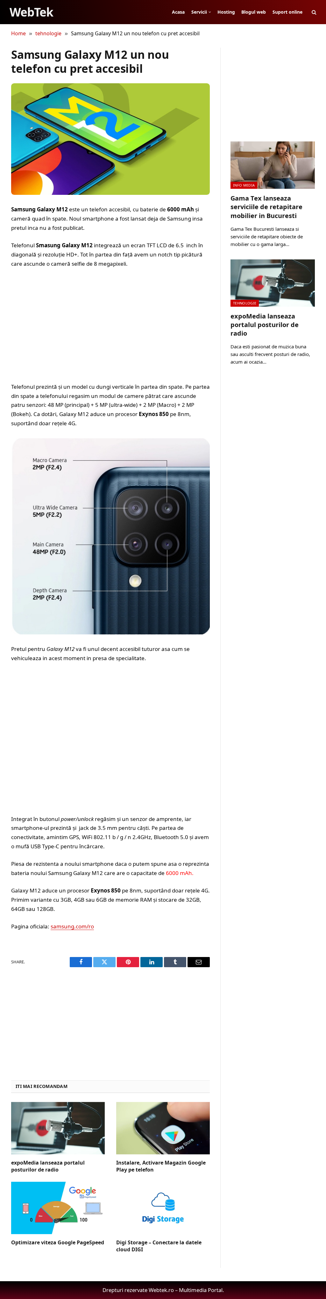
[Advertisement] (110, 325)
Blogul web (253, 12)
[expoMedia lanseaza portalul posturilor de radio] (58, 1128)
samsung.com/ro (72, 926)
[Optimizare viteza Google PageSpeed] (58, 1208)
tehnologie (244, 303)
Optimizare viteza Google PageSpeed (57, 1242)
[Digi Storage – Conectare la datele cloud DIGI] (163, 1208)
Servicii (199, 12)
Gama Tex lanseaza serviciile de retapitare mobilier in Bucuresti (266, 207)
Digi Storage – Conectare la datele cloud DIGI (159, 1246)
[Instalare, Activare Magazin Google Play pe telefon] (163, 1128)
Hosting (226, 12)
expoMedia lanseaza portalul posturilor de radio (48, 1166)
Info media (244, 185)
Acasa (178, 12)
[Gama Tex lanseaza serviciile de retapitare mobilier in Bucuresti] (272, 165)
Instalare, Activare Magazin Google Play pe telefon (161, 1166)
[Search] (313, 12)
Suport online (287, 12)
